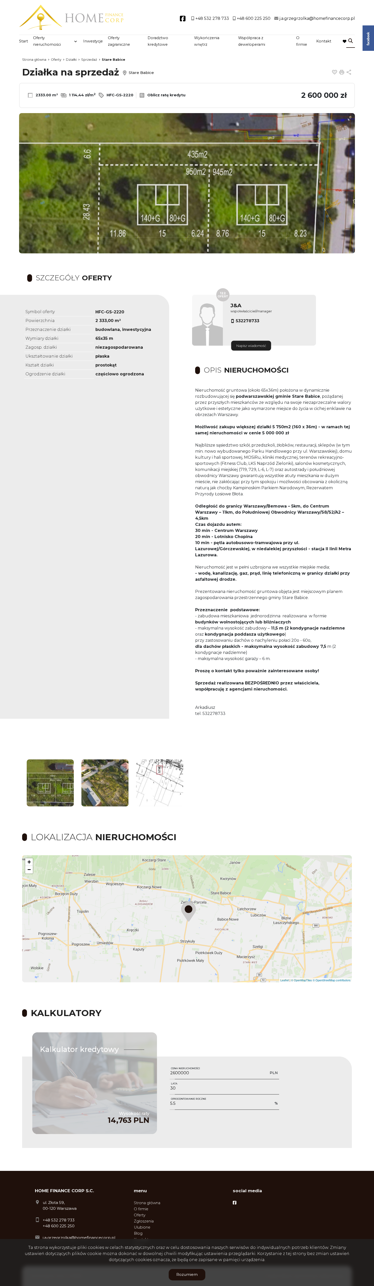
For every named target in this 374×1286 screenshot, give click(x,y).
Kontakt (323, 41)
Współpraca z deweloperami (251, 41)
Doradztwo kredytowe (158, 41)
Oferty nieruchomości (47, 41)
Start (23, 41)
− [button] (29, 869)
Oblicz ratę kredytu (165, 95)
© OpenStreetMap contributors (332, 980)
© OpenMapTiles (301, 980)
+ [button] (29, 862)
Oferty (140, 1215)
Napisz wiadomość (251, 346)
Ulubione (142, 1227)
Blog (138, 1233)
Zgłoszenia (144, 1221)
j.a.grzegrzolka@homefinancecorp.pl (79, 1237)
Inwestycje (93, 41)
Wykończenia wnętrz (206, 41)
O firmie (301, 41)
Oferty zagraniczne (119, 41)
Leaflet (284, 980)
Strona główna (147, 1203)
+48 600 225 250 (59, 1225)
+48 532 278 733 (59, 1220)
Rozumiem (187, 1274)
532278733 (247, 320)
